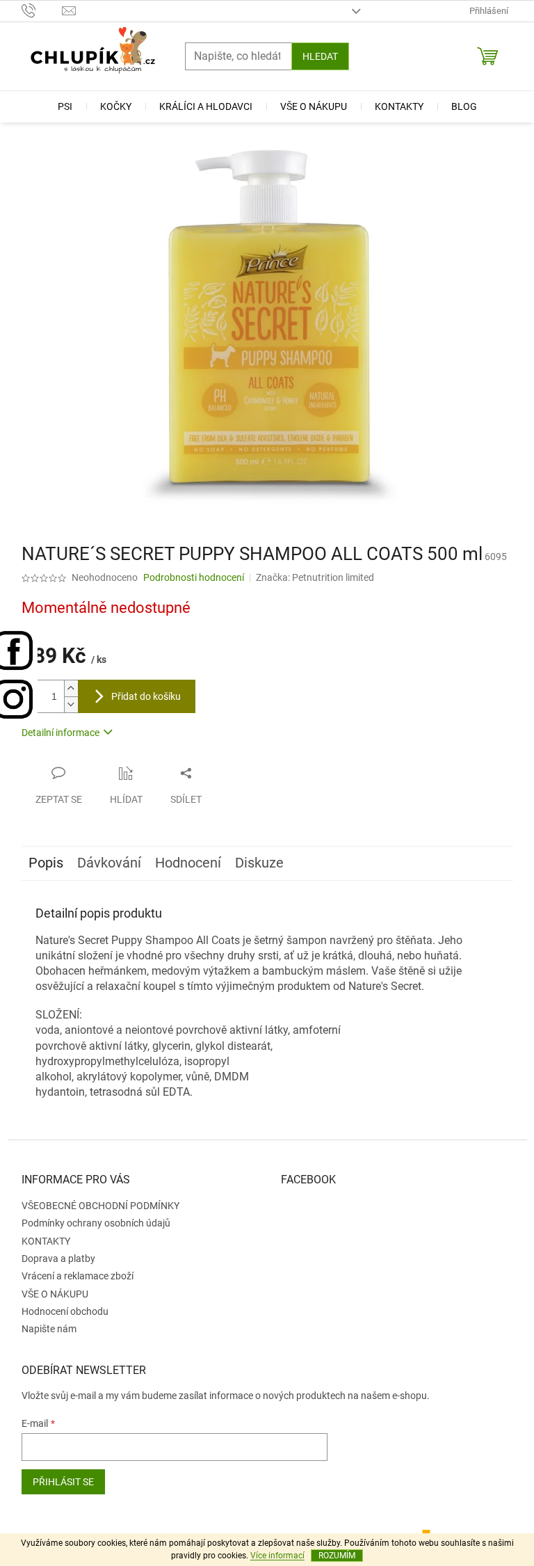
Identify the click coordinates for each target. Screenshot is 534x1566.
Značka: (315, 577)
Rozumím (336, 1555)
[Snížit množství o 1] (71, 704)
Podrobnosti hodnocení (193, 577)
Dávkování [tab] (109, 862)
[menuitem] (65, 106)
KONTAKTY (46, 1241)
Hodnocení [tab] (188, 862)
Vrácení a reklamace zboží (78, 1275)
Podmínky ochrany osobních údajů (96, 1223)
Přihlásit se (63, 1481)
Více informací (277, 1555)
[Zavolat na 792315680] (42, 10)
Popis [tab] (46, 862)
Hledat (320, 56)
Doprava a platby (58, 1258)
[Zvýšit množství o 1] (71, 688)
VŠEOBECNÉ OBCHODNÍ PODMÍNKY (100, 1205)
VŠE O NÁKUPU (55, 1294)
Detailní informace (60, 732)
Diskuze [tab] (259, 862)
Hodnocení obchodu (65, 1311)
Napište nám (49, 1328)
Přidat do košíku (146, 696)
